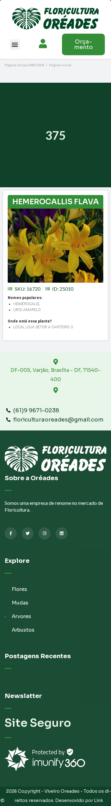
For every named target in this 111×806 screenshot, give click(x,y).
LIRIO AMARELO (27, 310)
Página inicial (60, 65)
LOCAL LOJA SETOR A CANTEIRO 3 (43, 327)
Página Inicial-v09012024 (24, 65)
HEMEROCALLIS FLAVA (55, 201)
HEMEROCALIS (26, 304)
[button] (15, 44)
